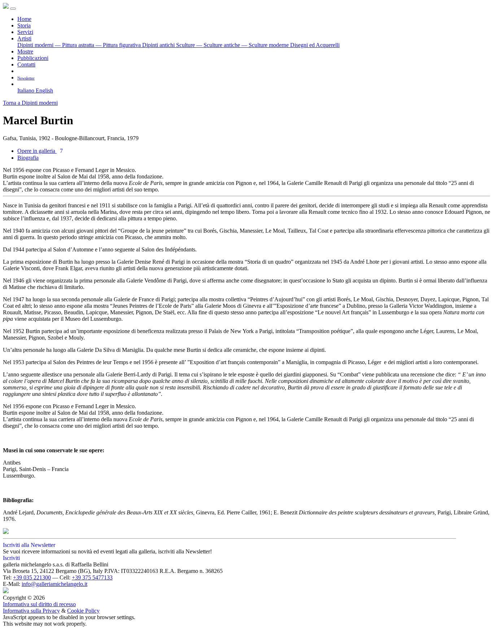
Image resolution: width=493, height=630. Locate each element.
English (44, 90)
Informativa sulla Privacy (31, 611)
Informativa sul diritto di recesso (39, 604)
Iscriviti (11, 558)
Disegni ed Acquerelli (315, 45)
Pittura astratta (75, 45)
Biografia (28, 158)
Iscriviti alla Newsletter (29, 545)
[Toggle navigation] (13, 9)
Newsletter (26, 78)
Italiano (26, 90)
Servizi (25, 32)
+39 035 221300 (32, 577)
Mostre (25, 51)
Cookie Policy (83, 611)
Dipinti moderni (36, 45)
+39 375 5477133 (92, 577)
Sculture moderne (265, 45)
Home (24, 19)
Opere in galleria (40, 151)
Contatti (26, 64)
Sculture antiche (218, 45)
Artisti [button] (24, 38)
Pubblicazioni (32, 58)
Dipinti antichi (159, 45)
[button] (20, 84)
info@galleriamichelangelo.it (54, 584)
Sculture (186, 45)
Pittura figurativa (119, 45)
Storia (24, 25)
